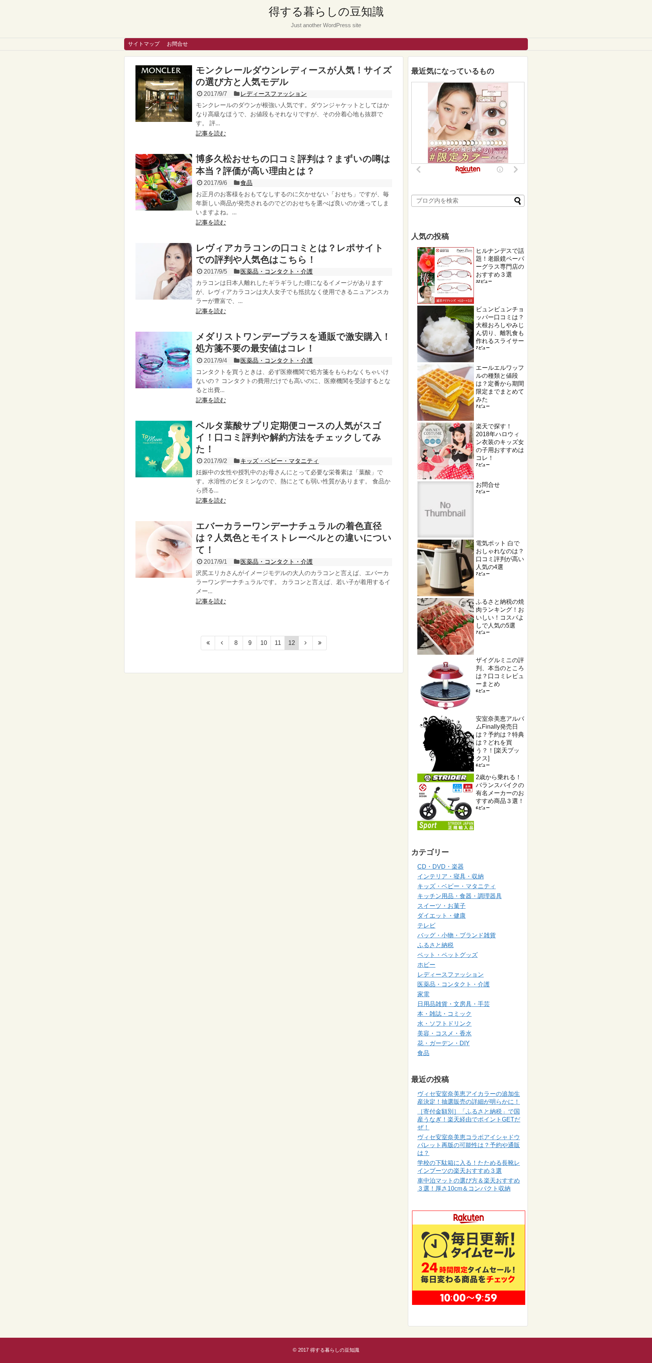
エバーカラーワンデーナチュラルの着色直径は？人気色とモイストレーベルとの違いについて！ (294, 537)
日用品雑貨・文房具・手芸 (453, 1004)
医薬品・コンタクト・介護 (276, 271)
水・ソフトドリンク (444, 1023)
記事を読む (211, 133)
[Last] (320, 643)
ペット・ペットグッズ (447, 955)
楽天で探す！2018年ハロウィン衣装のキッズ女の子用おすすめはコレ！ (500, 442)
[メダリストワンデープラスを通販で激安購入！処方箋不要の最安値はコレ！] (163, 360)
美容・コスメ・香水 (444, 1033)
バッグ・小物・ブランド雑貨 (456, 935)
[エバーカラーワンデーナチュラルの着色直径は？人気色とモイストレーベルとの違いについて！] (163, 549)
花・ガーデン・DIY (443, 1043)
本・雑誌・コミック (444, 1014)
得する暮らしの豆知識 (326, 11)
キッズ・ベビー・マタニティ (279, 461)
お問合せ (177, 44)
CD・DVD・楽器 (440, 866)
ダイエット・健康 (441, 915)
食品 (246, 183)
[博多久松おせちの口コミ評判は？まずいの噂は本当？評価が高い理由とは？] (163, 182)
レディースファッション (273, 94)
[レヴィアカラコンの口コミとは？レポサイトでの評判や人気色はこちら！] (163, 271)
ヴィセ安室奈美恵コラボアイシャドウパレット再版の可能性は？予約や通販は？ (468, 1145)
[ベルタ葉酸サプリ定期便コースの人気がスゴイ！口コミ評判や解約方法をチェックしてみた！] (163, 449)
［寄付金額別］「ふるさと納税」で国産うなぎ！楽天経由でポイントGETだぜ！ (468, 1119)
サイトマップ (144, 44)
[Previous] (222, 643)
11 (278, 643)
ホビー (426, 964)
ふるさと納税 (435, 945)
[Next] (306, 643)
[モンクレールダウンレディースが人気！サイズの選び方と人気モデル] (163, 93)
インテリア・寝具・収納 (450, 876)
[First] (208, 643)
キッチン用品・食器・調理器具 (459, 896)
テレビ (426, 925)
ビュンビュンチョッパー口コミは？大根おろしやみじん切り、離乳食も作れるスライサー (500, 325)
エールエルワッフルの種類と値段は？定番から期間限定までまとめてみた (500, 384)
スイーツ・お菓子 (441, 906)
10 (263, 643)
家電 (423, 994)
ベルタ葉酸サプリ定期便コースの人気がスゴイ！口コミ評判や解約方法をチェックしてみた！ (288, 437)
